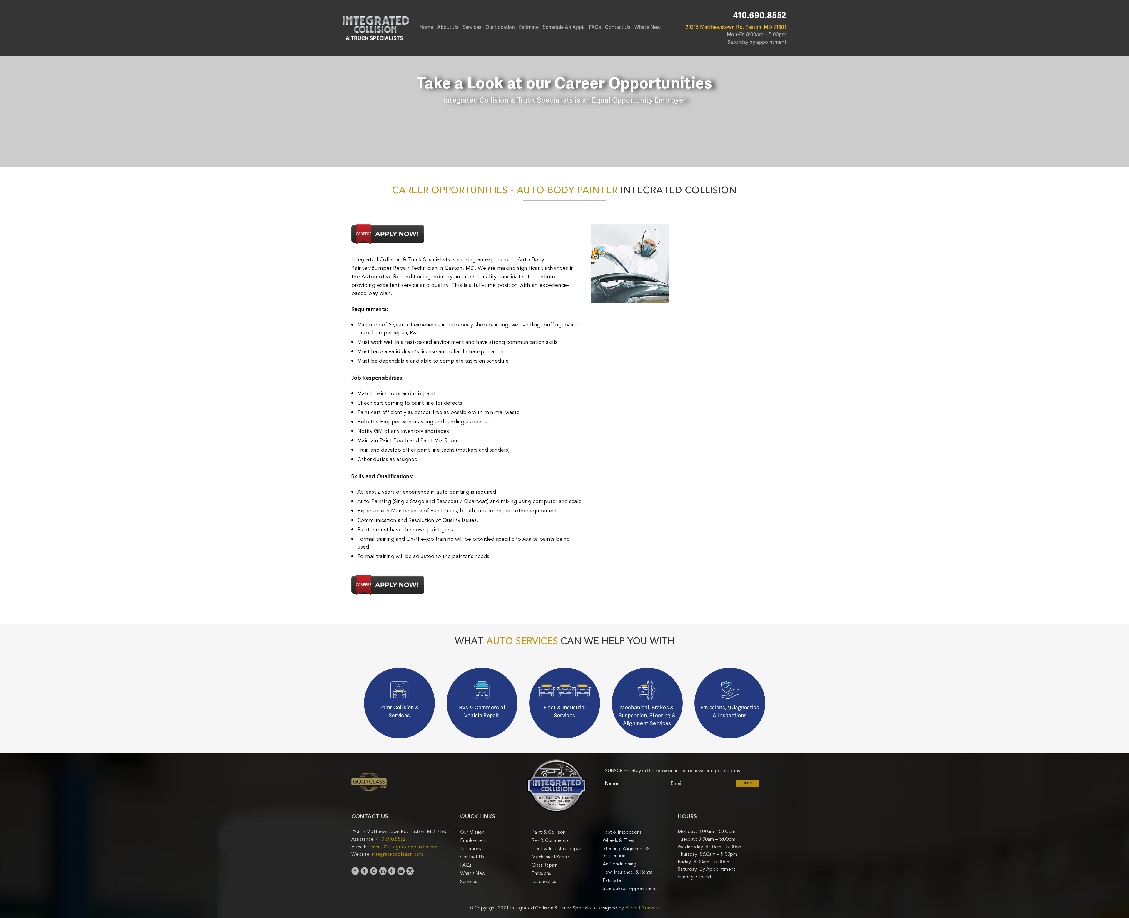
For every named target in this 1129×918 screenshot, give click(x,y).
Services (471, 27)
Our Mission (472, 832)
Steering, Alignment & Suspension (626, 852)
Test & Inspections (622, 832)
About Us (447, 27)
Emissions (541, 873)
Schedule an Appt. (564, 27)
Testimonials (472, 848)
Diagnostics (544, 881)
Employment (473, 840)
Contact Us (617, 27)
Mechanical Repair (550, 856)
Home (426, 27)
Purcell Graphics (642, 908)
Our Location (500, 27)
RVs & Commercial (551, 840)
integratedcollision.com (397, 854)
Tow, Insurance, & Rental (628, 872)
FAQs (595, 27)
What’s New (647, 27)
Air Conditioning (619, 863)
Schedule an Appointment (630, 888)
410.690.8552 (759, 15)
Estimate (529, 27)
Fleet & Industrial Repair (557, 848)
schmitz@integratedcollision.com (403, 846)
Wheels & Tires (618, 840)
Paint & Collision (548, 832)
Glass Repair (544, 865)
